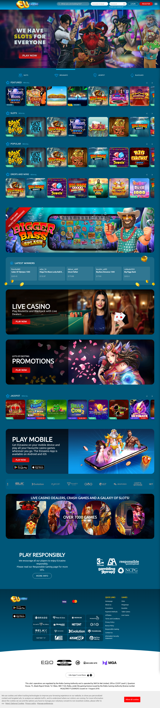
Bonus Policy (109, 626)
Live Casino (125, 615)
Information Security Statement (112, 637)
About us (108, 605)
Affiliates (108, 615)
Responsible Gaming (112, 629)
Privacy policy (30, 703)
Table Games (125, 612)
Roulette (124, 608)
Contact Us (109, 633)
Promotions (109, 608)
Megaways (125, 605)
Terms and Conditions (112, 619)
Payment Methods (111, 612)
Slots (123, 601)
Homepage (109, 601)
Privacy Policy (109, 622)
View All (26, 83)
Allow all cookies (132, 699)
